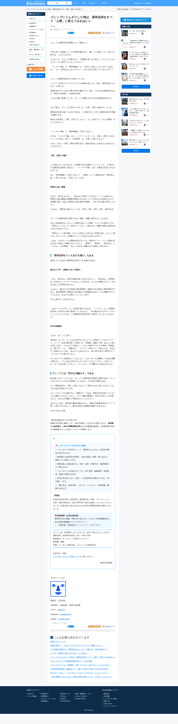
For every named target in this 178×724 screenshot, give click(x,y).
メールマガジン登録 (110, 698)
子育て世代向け (34, 45)
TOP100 (103, 3)
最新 (84, 3)
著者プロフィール (57, 641)
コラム (52, 26)
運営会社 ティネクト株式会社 (143, 3)
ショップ (75, 3)
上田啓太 (56, 29)
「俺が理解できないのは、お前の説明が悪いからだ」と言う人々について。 (81, 677)
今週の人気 (93, 3)
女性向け (32, 42)
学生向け (32, 38)
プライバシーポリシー (111, 706)
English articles (34, 59)
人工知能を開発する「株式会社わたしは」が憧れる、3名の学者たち (78, 649)
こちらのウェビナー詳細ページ (66, 556)
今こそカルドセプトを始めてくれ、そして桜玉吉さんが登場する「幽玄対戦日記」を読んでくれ (139, 54)
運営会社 (106, 694)
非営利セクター (34, 35)
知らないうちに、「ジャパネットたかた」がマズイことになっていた (79, 673)
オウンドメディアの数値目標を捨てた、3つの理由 (71, 661)
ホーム (29, 9)
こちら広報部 (32, 696)
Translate (148, 9)
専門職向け (33, 32)
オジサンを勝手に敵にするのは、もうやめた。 (69, 653)
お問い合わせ (108, 703)
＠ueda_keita (63, 619)
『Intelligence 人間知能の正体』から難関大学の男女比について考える (139, 42)
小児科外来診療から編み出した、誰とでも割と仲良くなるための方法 (79, 669)
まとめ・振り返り (35, 54)
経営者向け (33, 23)
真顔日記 (61, 610)
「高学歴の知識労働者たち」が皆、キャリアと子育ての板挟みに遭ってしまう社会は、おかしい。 (139, 76)
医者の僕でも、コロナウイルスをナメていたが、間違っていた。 (77, 645)
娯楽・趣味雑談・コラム (83, 694)
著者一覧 (31, 64)
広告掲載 (106, 696)
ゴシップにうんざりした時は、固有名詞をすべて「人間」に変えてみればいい (82, 657)
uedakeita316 (66, 614)
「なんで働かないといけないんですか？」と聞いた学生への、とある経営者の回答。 (139, 111)
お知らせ (32, 18)
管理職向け (33, 26)
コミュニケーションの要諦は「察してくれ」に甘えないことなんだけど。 (81, 665)
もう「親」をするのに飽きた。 (138, 31)
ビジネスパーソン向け (36, 29)
